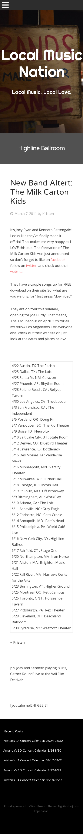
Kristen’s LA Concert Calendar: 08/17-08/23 (33, 760)
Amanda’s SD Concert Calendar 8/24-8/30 (32, 750)
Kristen (48, 213)
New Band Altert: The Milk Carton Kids (41, 192)
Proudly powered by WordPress (24, 806)
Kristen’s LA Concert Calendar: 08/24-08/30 (33, 741)
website (16, 271)
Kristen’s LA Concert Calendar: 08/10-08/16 (33, 780)
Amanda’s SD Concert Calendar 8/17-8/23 (32, 770)
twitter (31, 265)
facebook (58, 259)
